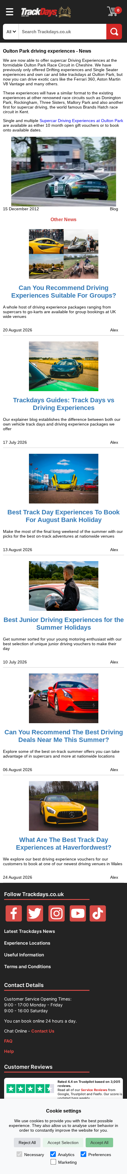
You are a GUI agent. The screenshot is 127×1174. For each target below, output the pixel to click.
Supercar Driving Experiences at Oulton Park (81, 120)
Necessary (34, 1154)
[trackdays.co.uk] (46, 17)
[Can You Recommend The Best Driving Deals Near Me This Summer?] (63, 698)
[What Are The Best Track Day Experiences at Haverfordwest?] (63, 806)
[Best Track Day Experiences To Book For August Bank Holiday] (63, 478)
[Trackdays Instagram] (56, 920)
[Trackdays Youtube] (77, 920)
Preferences (99, 1154)
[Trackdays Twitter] (35, 920)
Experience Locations (27, 943)
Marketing (67, 1162)
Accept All (99, 1142)
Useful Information (24, 955)
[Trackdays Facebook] (13, 920)
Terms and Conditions (27, 966)
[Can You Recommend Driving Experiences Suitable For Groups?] (63, 249)
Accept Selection (63, 1142)
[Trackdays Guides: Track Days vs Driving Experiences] (63, 366)
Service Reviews (94, 1090)
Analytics (66, 1154)
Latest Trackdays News (29, 931)
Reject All (27, 1142)
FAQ (8, 1040)
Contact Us (42, 1030)
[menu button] (9, 11)
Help (9, 1051)
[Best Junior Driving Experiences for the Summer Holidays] (63, 586)
